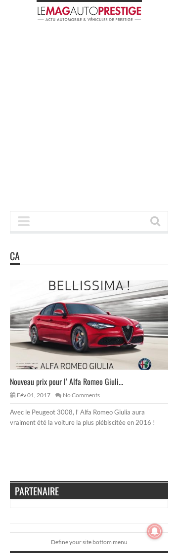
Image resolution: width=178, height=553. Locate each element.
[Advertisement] (89, 119)
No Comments (81, 395)
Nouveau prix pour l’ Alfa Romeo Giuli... (66, 381)
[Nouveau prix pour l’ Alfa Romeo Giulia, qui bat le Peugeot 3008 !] (97, 324)
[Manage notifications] (155, 531)
